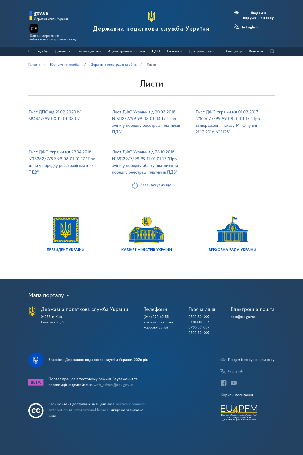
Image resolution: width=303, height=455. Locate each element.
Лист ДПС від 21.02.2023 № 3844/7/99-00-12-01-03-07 (55, 115)
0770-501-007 (199, 322)
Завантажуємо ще (155, 185)
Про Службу (38, 51)
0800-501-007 (199, 333)
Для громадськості (203, 51)
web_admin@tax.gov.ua (114, 385)
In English (250, 28)
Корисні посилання (237, 395)
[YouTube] (234, 383)
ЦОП (156, 51)
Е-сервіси (174, 51)
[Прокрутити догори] (280, 437)
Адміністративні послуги (126, 51)
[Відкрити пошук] (272, 51)
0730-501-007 (199, 327)
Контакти (256, 51)
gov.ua (41, 13)
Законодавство (89, 51)
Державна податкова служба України (151, 29)
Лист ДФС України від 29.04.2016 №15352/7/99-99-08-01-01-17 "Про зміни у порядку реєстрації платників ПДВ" (62, 162)
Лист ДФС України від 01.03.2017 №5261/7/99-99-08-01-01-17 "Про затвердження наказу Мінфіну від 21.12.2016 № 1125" (227, 122)
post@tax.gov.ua (243, 317)
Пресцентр (233, 51)
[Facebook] (223, 383)
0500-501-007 (199, 317)
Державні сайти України (51, 19)
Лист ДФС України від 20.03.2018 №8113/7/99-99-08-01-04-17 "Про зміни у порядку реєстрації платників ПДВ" (146, 122)
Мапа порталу (46, 296)
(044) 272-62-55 (156, 317)
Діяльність (63, 51)
